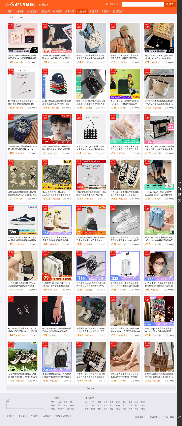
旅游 (118, 402)
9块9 (72, 405)
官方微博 (139, 417)
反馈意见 (35, 416)
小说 (99, 402)
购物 (93, 409)
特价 (53, 402)
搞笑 (105, 402)
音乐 (93, 405)
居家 (72, 402)
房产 (124, 405)
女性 (124, 409)
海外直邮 (70, 409)
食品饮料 (105, 11)
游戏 (86, 405)
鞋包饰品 (81, 11)
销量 (11, 17)
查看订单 (179, 195)
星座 (124, 402)
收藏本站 (154, 417)
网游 (143, 402)
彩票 (105, 409)
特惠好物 (19, 11)
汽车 (130, 405)
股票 (111, 409)
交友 (130, 402)
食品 (53, 409)
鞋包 (53, 405)
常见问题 (23, 416)
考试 (118, 409)
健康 (143, 409)
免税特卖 (61, 409)
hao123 (14, 4)
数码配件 (117, 11)
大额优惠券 (33, 11)
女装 (59, 402)
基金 (143, 405)
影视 (111, 402)
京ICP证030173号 (63, 416)
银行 (137, 405)
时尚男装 (57, 11)
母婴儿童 (94, 11)
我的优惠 (179, 189)
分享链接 (179, 417)
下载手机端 (169, 417)
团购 (99, 409)
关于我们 (10, 416)
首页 (10, 11)
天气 (99, 405)
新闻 (86, 402)
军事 (93, 402)
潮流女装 (45, 11)
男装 (65, 402)
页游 (136, 402)
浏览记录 (179, 200)
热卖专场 (179, 183)
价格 (21, 17)
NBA (118, 405)
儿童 (130, 409)
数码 (65, 405)
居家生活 (69, 11)
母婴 (59, 405)
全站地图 (47, 416)
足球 (111, 405)
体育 (105, 405)
